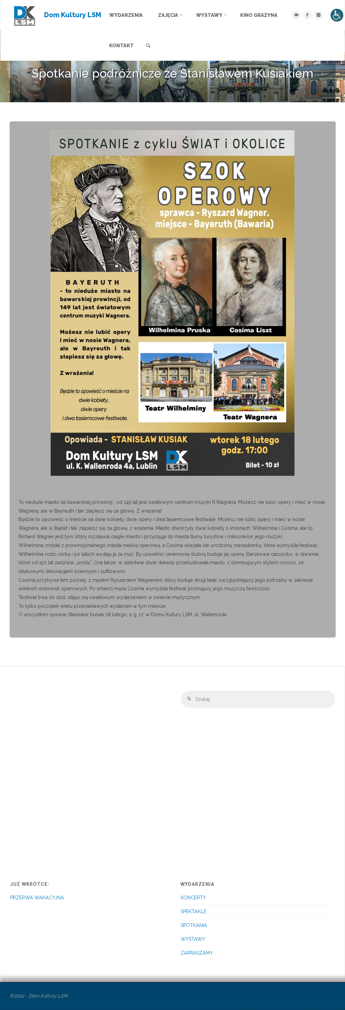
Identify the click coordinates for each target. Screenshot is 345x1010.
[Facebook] (307, 15)
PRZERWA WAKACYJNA (37, 897)
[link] (148, 45)
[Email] (296, 15)
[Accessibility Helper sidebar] (337, 15)
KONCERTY (193, 897)
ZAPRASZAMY (197, 953)
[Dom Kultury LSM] (24, 15)
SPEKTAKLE (193, 911)
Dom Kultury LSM (72, 15)
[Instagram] (318, 15)
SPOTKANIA (194, 925)
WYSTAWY (193, 939)
